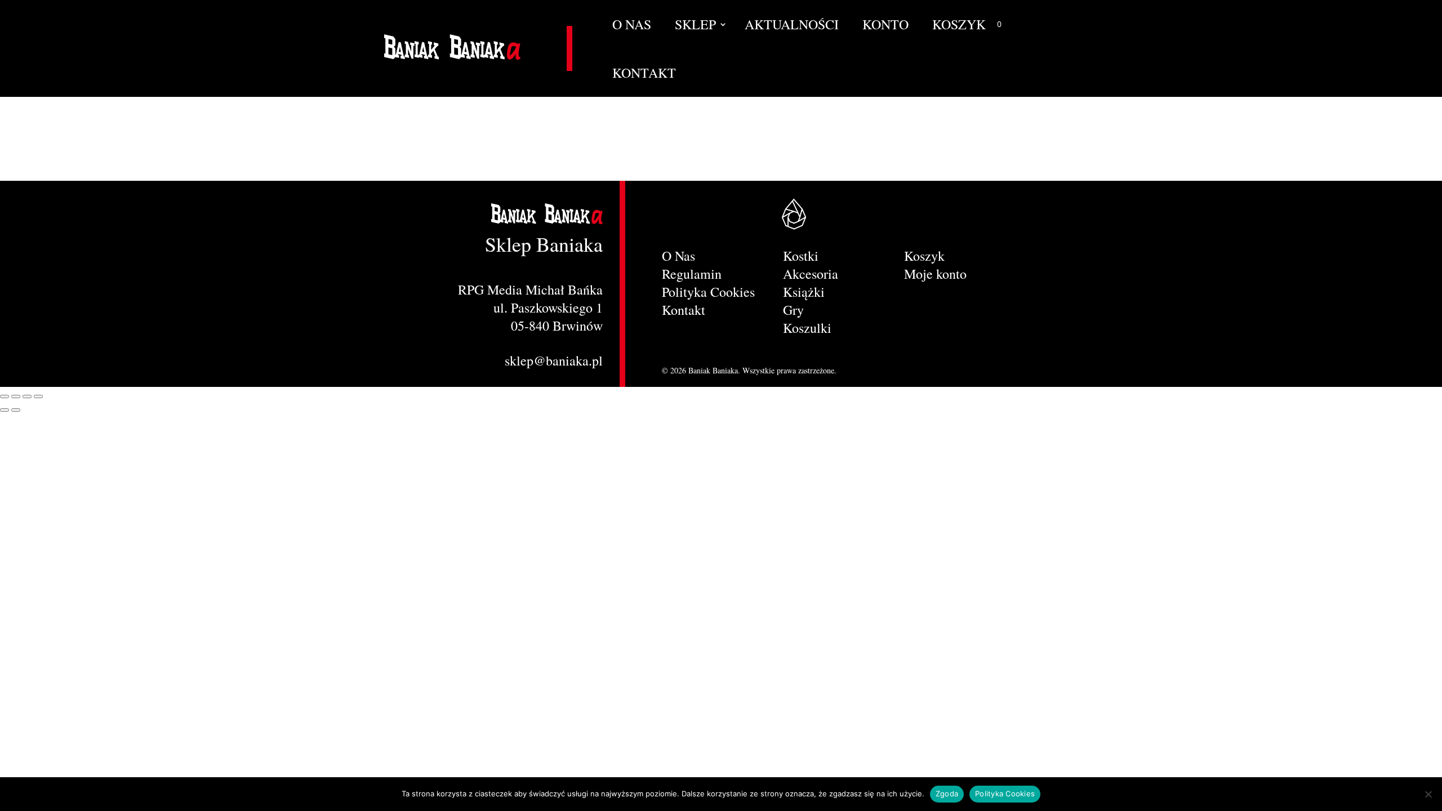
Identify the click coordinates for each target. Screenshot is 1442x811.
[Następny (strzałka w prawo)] (15, 410)
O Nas (631, 26)
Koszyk (959, 26)
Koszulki (807, 328)
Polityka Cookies (708, 292)
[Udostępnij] (27, 396)
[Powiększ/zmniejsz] (4, 396)
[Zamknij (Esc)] (38, 396)
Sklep (695, 26)
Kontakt (644, 75)
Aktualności (792, 26)
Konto (885, 26)
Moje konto (935, 276)
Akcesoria (810, 274)
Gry (793, 310)
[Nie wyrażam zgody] (1428, 794)
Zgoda (947, 793)
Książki (804, 292)
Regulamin (692, 274)
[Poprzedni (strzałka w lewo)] (4, 410)
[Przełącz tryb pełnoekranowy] (15, 396)
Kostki (800, 256)
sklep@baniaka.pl (554, 360)
